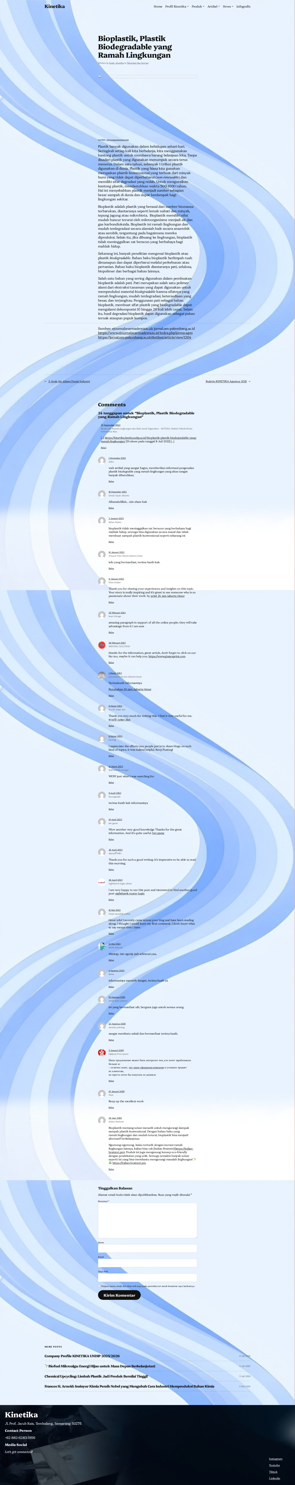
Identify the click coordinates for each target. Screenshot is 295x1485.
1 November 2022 (117, 458)
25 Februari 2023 (117, 612)
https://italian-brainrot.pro (129, 1163)
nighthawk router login (130, 893)
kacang (112, 739)
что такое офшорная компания (146, 1067)
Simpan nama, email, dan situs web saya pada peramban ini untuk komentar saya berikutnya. (148, 1286)
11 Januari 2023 (116, 578)
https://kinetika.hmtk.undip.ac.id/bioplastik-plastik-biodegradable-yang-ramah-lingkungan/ (149, 439)
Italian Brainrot (116, 1121)
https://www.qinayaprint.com (166, 656)
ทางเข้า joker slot (117, 709)
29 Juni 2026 (115, 1117)
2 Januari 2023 (116, 518)
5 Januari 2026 (116, 1050)
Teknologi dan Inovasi (137, 62)
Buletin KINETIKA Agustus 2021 (226, 381)
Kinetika (55, 6)
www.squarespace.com (117, 139)
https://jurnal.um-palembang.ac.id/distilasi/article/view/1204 (144, 337)
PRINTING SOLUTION (119, 646)
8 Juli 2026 (244, 1355)
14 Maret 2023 (116, 766)
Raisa (111, 973)
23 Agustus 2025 (117, 1023)
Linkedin (274, 1478)
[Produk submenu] (204, 6)
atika (111, 461)
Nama (101, 1242)
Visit (111, 1094)
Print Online (115, 582)
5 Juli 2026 (244, 1366)
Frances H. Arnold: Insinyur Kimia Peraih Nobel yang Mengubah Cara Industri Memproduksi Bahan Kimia (129, 1386)
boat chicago (115, 616)
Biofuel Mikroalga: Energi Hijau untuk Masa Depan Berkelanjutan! (101, 1366)
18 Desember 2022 (118, 491)
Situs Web (103, 1271)
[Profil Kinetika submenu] (188, 6)
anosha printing (117, 1027)
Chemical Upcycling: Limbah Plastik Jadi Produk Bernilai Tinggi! (96, 1376)
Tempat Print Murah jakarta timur (126, 555)
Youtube (274, 1465)
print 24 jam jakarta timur (168, 596)
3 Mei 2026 (244, 1386)
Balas (103, 447)
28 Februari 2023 (117, 642)
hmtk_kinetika (116, 62)
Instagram (275, 1459)
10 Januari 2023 (116, 552)
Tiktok (273, 1472)
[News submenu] (233, 6)
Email (101, 1256)
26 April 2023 (116, 849)
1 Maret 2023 (115, 673)
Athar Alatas (115, 522)
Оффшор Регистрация (118, 1053)
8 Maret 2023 (115, 705)
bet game (113, 823)
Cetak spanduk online (119, 913)
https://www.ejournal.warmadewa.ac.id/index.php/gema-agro (145, 332)
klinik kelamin (116, 947)
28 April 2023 (116, 879)
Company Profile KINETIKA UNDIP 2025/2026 (82, 1356)
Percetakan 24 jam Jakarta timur (130, 689)
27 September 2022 (110, 424)
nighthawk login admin (120, 883)
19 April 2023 (115, 819)
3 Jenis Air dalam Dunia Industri (69, 381)
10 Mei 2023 (115, 910)
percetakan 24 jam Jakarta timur (125, 676)
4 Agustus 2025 (116, 970)
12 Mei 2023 (115, 943)
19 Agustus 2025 (117, 997)
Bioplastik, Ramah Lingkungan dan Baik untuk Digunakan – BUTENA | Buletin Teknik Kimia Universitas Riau (146, 430)
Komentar (103, 1201)
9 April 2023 (115, 792)
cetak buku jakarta (118, 1000)
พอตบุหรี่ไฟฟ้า (115, 853)
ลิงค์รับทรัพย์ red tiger (119, 769)
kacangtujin (114, 796)
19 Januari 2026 (117, 1091)
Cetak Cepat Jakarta (119, 495)
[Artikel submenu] (219, 6)
